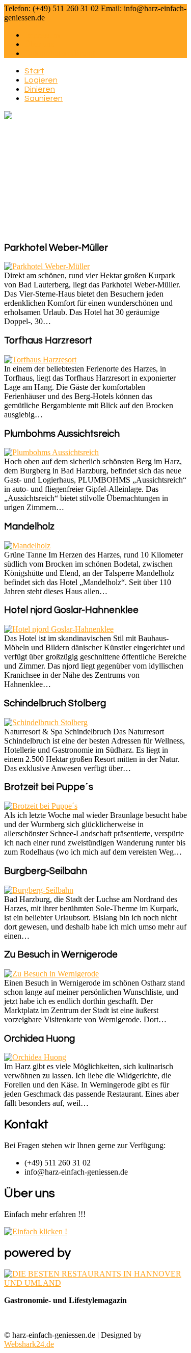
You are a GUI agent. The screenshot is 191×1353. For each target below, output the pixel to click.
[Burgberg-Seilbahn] (38, 890)
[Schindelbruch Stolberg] (46, 722)
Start (34, 71)
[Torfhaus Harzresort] (40, 359)
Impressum (42, 35)
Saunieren (43, 98)
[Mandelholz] (27, 545)
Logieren (41, 80)
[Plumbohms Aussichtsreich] (51, 452)
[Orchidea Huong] (35, 1057)
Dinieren (39, 89)
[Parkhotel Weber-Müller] (47, 266)
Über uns (39, 44)
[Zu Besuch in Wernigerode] (51, 973)
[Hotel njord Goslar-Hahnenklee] (59, 629)
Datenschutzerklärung (59, 53)
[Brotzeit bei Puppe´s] (40, 806)
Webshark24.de (29, 1344)
